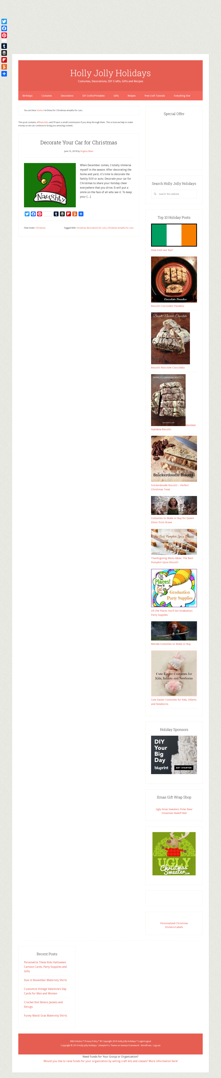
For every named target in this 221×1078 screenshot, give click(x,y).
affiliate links (43, 122)
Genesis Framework (130, 1045)
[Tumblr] (4, 46)
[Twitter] (4, 21)
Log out (156, 1045)
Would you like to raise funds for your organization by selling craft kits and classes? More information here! (111, 1061)
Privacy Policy (91, 1041)
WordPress (146, 1045)
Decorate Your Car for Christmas (78, 142)
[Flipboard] (4, 59)
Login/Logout (144, 1041)
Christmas (40, 228)
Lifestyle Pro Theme (107, 1045)
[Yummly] (4, 66)
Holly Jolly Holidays (110, 73)
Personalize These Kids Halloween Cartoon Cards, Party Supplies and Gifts (45, 967)
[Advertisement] (103, 24)
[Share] (4, 73)
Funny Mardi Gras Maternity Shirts (45, 1015)
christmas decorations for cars (91, 228)
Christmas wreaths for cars (120, 228)
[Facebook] (4, 28)
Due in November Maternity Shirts (45, 980)
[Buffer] (4, 52)
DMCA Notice (76, 1041)
